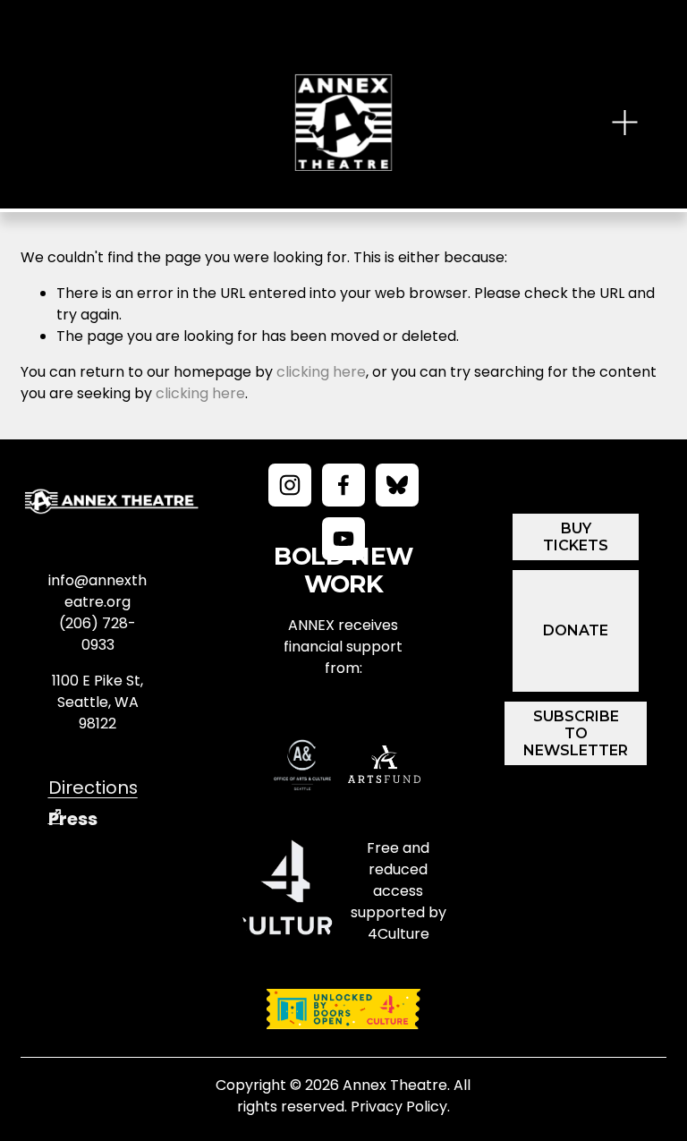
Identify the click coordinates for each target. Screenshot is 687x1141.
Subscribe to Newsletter (575, 733)
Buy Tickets (575, 537)
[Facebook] (343, 485)
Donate (575, 630)
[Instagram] (289, 485)
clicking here (321, 372)
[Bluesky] (397, 485)
